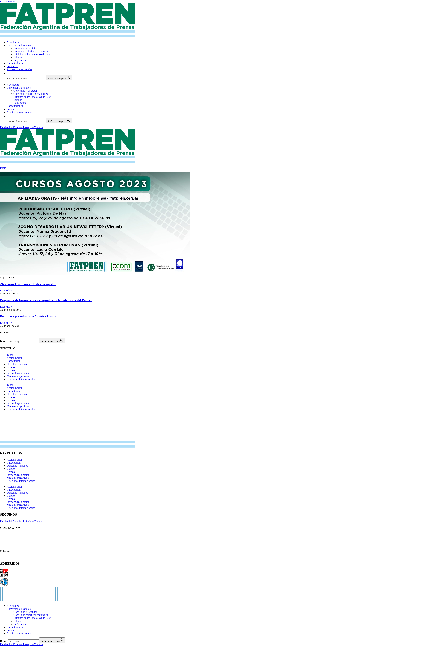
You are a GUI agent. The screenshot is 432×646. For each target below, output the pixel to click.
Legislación (20, 60)
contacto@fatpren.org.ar (25, 534)
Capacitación (14, 360)
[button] (8, 73)
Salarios (18, 57)
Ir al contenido (7, 1)
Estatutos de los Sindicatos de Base (32, 54)
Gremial (11, 370)
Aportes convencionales (19, 69)
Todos (10, 354)
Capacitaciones (15, 63)
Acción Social (14, 357)
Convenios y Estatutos (19, 45)
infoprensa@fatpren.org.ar (23, 545)
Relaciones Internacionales (21, 379)
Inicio (3, 167)
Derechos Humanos (17, 363)
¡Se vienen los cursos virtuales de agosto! (28, 284)
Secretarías (12, 66)
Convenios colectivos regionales (31, 51)
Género (11, 367)
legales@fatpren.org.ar (22, 539)
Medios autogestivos (18, 376)
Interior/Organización (18, 373)
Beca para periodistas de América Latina (28, 316)
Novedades (13, 42)
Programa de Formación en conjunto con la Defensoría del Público (46, 300)
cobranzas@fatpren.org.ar (26, 551)
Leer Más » (6, 290)
